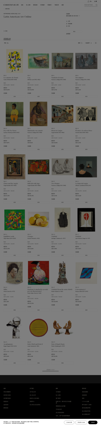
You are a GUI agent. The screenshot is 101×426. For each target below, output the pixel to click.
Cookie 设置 (69, 422)
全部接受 (93, 422)
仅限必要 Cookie (81, 422)
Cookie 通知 (21, 423)
